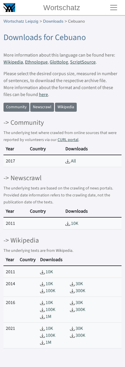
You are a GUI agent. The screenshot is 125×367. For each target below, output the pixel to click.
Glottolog (59, 62)
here (43, 94)
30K (79, 284)
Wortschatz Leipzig (20, 21)
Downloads (53, 21)
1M (48, 316)
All (73, 161)
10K (74, 223)
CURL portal (68, 140)
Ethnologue (36, 62)
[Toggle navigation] (114, 7)
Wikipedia (13, 62)
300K (80, 291)
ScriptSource (83, 62)
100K (50, 291)
